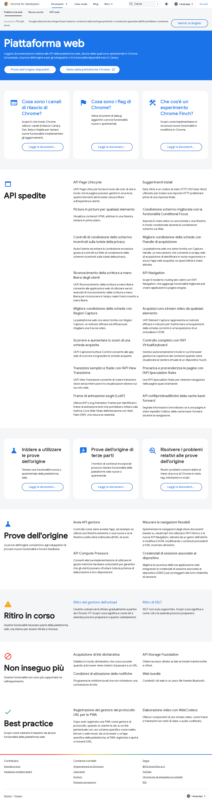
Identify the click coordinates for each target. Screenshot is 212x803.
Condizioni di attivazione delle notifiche (102, 674)
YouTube (147, 771)
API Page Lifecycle (87, 182)
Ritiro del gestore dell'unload (95, 602)
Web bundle (152, 674)
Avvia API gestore (86, 522)
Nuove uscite (35, 12)
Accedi (204, 3)
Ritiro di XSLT (152, 602)
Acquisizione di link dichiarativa (96, 655)
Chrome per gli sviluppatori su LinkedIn (163, 777)
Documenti (57, 3)
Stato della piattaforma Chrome (90, 69)
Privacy (18, 796)
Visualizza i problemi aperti (18, 771)
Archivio (77, 777)
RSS (145, 782)
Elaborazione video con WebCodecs (170, 710)
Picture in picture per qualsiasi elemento (104, 209)
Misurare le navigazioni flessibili (166, 522)
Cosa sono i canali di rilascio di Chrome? (41, 107)
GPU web (54, 12)
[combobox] (144, 4)
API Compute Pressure (90, 553)
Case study (80, 3)
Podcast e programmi (84, 782)
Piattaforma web (13, 12)
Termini (8, 796)
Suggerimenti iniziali (157, 182)
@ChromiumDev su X (154, 766)
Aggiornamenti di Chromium (88, 766)
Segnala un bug (12, 766)
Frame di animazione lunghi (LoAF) (99, 396)
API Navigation (154, 273)
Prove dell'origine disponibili (30, 69)
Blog (95, 3)
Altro (107, 3)
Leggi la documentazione (46, 147)
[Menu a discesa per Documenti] (67, 4)
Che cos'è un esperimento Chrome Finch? (176, 107)
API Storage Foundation (161, 655)
